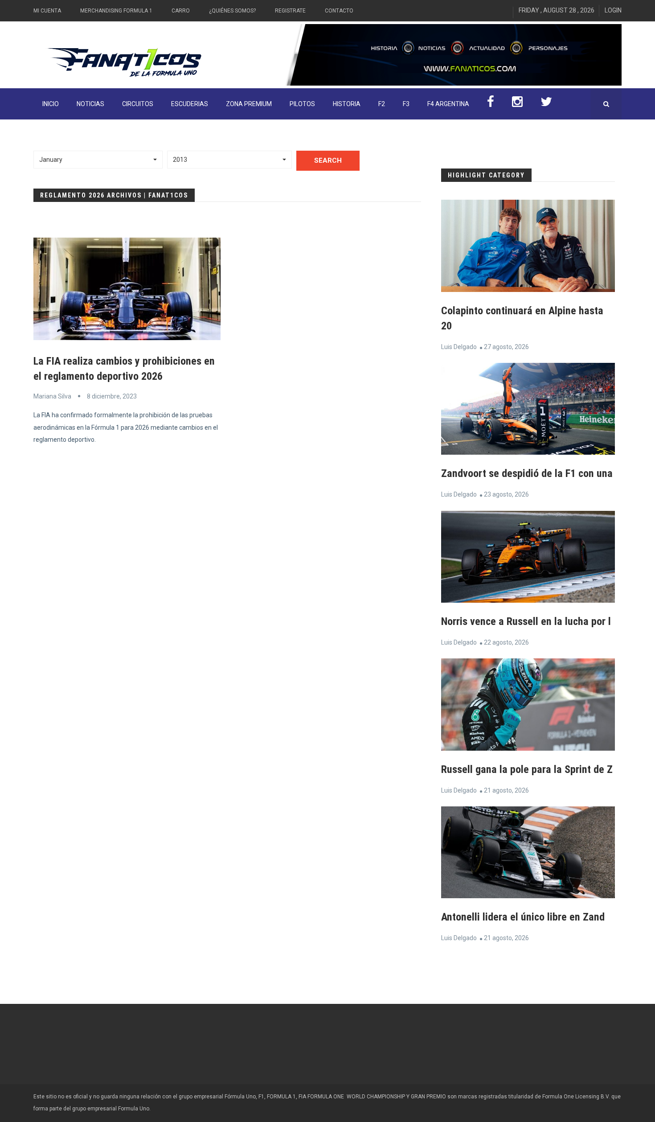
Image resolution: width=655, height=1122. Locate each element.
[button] (98, 160)
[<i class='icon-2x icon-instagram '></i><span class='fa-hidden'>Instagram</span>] (517, 103)
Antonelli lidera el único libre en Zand (523, 917)
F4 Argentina (448, 103)
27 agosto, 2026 (506, 346)
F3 (406, 103)
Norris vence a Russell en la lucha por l (526, 621)
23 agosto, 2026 (506, 494)
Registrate (290, 11)
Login (613, 10)
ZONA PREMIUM (249, 103)
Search (328, 160)
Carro (181, 11)
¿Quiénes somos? (232, 11)
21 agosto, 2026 (506, 790)
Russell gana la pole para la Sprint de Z (527, 769)
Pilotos (302, 103)
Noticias (90, 103)
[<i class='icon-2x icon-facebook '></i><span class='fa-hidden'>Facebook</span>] (490, 103)
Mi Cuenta (47, 11)
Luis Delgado (459, 346)
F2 (381, 103)
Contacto (339, 11)
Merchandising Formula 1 (116, 11)
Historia (346, 103)
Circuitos (137, 103)
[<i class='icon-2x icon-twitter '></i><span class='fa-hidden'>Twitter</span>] (546, 103)
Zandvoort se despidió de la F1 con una (527, 473)
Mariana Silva (52, 396)
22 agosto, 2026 (506, 642)
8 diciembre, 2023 (112, 396)
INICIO (50, 103)
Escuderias (189, 103)
